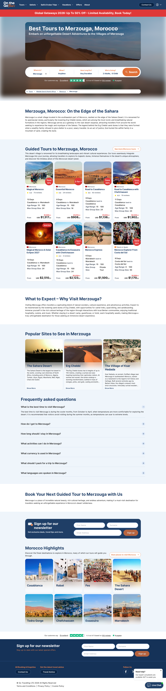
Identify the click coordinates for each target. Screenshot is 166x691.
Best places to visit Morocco (123, 555)
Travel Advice (49, 672)
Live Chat (156, 685)
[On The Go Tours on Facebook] (125, 671)
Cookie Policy (58, 686)
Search (133, 72)
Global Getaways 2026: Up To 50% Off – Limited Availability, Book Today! (83, 13)
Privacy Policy (44, 686)
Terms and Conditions (26, 686)
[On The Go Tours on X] (133, 671)
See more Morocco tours (125, 149)
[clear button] (46, 73)
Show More (31, 388)
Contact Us (146, 5)
